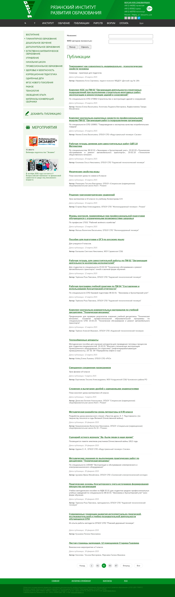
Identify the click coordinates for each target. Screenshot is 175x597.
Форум (111, 23)
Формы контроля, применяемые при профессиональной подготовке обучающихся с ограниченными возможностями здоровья (107, 217)
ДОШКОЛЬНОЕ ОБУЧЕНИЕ (38, 42)
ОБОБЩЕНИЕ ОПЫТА (36, 94)
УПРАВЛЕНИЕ (32, 57)
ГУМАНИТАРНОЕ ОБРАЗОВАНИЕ (41, 38)
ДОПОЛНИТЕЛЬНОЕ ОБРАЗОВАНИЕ (43, 46)
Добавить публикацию (46, 113)
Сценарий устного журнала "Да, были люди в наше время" (101, 437)
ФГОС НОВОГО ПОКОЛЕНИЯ (39, 82)
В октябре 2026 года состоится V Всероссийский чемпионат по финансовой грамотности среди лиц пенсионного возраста (43, 177)
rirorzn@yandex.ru (77, 592)
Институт (48, 23)
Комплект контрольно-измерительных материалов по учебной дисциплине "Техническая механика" (103, 311)
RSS (126, 581)
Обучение (64, 23)
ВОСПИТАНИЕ (32, 34)
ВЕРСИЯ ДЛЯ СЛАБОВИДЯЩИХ (137, 3)
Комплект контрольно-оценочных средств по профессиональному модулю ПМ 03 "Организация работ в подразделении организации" (106, 119)
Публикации (81, 23)
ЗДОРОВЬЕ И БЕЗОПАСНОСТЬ (40, 70)
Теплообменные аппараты (83, 340)
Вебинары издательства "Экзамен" (40, 152)
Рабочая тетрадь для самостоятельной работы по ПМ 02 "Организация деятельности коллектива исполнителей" (108, 261)
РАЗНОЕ (29, 86)
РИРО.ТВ (98, 23)
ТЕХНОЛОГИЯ (32, 90)
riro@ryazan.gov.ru (109, 591)
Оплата (123, 23)
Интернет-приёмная (81, 581)
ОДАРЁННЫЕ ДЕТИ (35, 78)
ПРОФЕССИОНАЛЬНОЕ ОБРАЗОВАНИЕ (44, 66)
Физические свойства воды (84, 172)
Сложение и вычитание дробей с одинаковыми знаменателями (104, 389)
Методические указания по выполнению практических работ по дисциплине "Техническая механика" (104, 459)
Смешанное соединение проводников (90, 367)
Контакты (107, 581)
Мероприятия (44, 127)
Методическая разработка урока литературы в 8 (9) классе (101, 412)
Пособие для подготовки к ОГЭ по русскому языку (96, 239)
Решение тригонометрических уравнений (92, 195)
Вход (141, 23)
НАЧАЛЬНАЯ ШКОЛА (36, 62)
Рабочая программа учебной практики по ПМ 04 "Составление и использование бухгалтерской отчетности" (104, 287)
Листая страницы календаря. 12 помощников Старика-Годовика (104, 543)
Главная (55, 581)
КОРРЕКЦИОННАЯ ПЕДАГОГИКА (41, 74)
